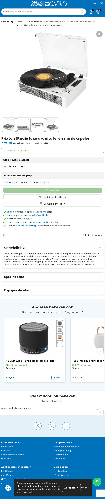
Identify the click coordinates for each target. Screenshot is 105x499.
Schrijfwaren (7, 475)
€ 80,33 (77, 377)
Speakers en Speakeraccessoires (47, 21)
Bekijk (57, 377)
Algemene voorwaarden (66, 446)
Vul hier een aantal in (16, 166)
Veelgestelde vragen (12, 454)
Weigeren (85, 488)
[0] (90, 12)
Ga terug (8, 21)
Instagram (63, 475)
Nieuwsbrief (7, 446)
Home (19, 21)
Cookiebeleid (61, 454)
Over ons (6, 458)
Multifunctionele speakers (81, 21)
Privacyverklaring (63, 450)
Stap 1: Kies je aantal (16, 159)
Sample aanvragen (54, 203)
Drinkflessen (7, 471)
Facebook (63, 471)
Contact (5, 450)
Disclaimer (59, 458)
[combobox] (41, 11)
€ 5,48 (10, 377)
